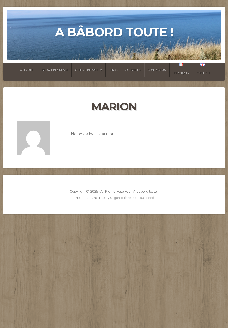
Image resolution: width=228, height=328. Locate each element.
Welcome (26, 69)
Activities (133, 69)
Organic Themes (123, 198)
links (113, 69)
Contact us (157, 69)
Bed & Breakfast (55, 69)
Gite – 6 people (86, 70)
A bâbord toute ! (114, 32)
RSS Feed (146, 198)
